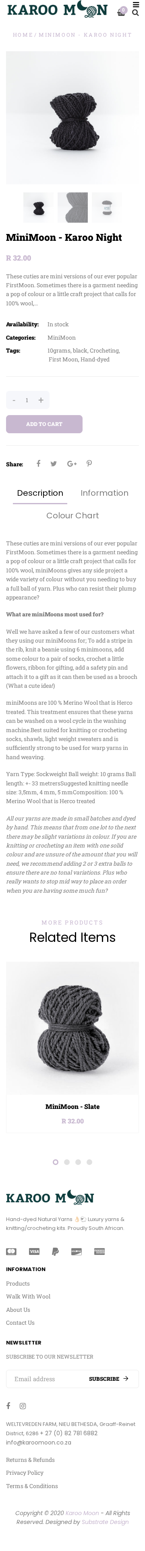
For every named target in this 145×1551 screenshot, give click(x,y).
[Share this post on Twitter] (53, 463)
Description (40, 493)
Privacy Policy (25, 1472)
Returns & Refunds (30, 1459)
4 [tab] (89, 1162)
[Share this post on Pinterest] (89, 463)
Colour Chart (72, 515)
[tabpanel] (72, 1047)
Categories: (20, 337)
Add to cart (44, 424)
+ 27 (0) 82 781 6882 (68, 1433)
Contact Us (20, 1322)
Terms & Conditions (32, 1486)
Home (23, 34)
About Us (18, 1309)
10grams (59, 350)
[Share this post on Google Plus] (72, 463)
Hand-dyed (95, 359)
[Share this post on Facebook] (38, 463)
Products (18, 1283)
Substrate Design (105, 1522)
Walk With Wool (28, 1296)
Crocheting (104, 350)
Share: (14, 464)
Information (104, 493)
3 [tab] (78, 1162)
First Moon (63, 359)
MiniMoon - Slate (73, 1106)
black (80, 350)
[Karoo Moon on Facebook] (8, 1406)
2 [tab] (67, 1162)
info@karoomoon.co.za (38, 1442)
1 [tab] (55, 1162)
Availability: (22, 324)
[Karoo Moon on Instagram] (23, 1406)
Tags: (13, 350)
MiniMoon (62, 337)
